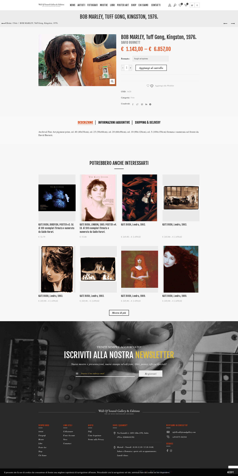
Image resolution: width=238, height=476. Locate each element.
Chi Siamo (143, 5)
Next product (232, 23)
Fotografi (92, 5)
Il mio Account (69, 435)
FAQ (90, 431)
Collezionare (68, 431)
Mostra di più (119, 312)
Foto (15, 23)
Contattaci (67, 443)
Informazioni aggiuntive (114, 122)
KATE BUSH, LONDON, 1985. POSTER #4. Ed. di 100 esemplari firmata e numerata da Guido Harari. (98, 228)
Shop (133, 5)
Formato (125, 58)
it (192, 5)
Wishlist (181, 4)
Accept (230, 472)
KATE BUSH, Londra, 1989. (133, 296)
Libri (112, 5)
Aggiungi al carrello (151, 68)
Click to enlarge (112, 81)
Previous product (225, 23)
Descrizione (85, 122)
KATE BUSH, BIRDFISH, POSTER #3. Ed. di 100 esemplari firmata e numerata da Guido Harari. (56, 228)
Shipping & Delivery (147, 122)
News (72, 5)
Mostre (104, 5)
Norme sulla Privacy (96, 439)
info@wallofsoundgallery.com (184, 432)
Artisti (81, 5)
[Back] (3, 22)
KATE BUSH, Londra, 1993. (133, 224)
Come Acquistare (94, 435)
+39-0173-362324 (179, 437)
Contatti (156, 5)
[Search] (175, 5)
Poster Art (123, 5)
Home (9, 23)
